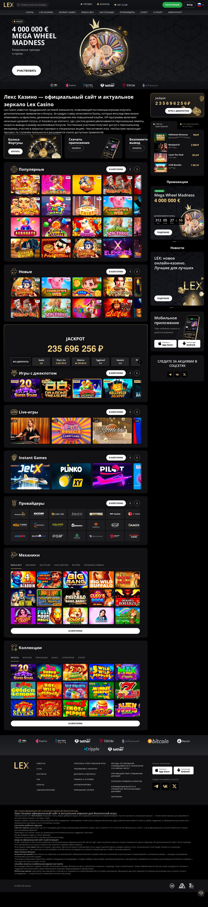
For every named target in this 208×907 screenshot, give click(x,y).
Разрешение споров (84, 790)
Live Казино (46, 12)
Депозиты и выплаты (85, 774)
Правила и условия (84, 779)
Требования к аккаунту (86, 769)
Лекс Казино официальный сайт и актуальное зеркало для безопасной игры (46, 811)
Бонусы (40, 784)
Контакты (41, 774)
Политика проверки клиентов (126, 781)
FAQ (38, 779)
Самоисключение (46, 790)
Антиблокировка (82, 784)
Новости (41, 763)
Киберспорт (175, 12)
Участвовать (26, 70)
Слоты (29, 12)
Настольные (107, 12)
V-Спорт (157, 12)
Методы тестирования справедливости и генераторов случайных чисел (127, 765)
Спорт (144, 12)
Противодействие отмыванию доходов (127, 774)
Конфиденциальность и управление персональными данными (125, 788)
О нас (39, 769)
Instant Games (67, 12)
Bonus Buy (87, 12)
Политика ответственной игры (90, 763)
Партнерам (116, 797)
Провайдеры (127, 12)
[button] (147, 146)
